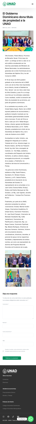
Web (4, 340)
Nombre (5, 322)
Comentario (6, 304)
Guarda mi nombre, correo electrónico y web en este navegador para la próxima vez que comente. (17, 350)
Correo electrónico (7, 331)
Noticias (14, 27)
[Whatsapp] (31, 419)
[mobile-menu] (31, 4)
